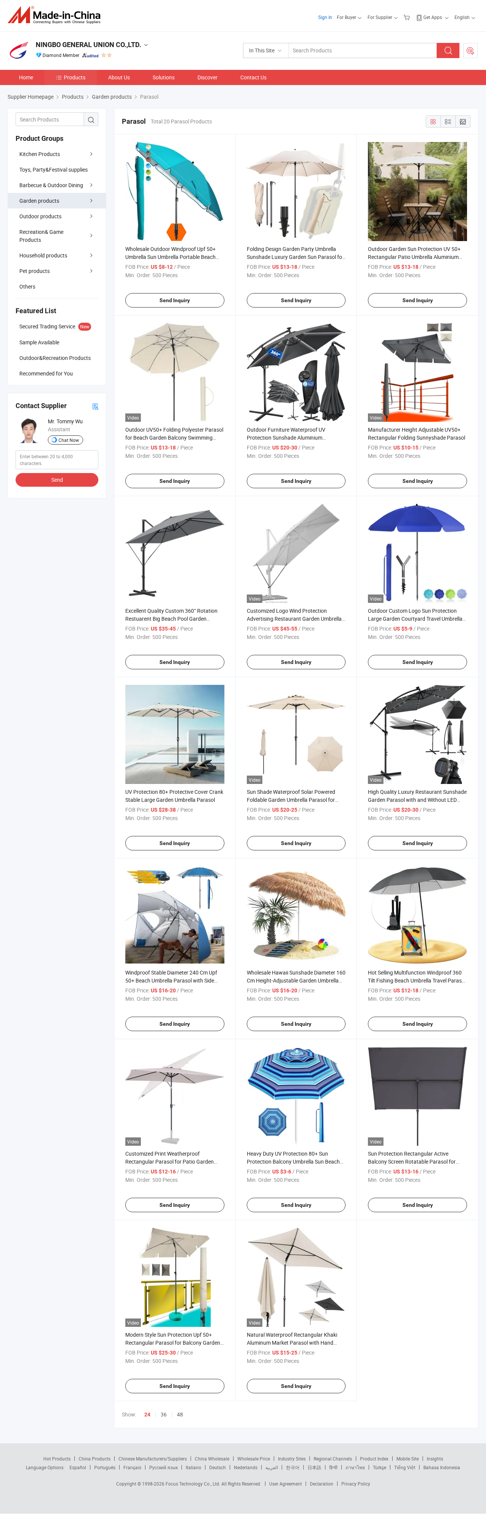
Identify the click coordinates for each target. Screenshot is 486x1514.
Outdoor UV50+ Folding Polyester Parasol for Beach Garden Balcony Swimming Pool (174, 437)
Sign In (325, 17)
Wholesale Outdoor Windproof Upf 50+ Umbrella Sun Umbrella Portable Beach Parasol (170, 256)
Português (104, 1467)
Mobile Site (407, 1459)
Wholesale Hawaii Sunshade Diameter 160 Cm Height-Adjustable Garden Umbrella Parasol (296, 980)
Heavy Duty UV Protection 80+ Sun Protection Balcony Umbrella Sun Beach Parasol (293, 1161)
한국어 (293, 1467)
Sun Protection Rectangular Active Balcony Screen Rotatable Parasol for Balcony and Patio (412, 1161)
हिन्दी (333, 1467)
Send (57, 479)
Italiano (193, 1467)
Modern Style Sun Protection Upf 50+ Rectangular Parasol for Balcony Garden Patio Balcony (172, 1342)
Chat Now (68, 440)
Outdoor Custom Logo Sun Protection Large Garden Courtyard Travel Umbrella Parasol (415, 618)
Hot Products (57, 1459)
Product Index (374, 1459)
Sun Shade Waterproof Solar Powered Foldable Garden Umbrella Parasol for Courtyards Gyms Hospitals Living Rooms (296, 799)
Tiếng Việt (404, 1467)
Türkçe (379, 1467)
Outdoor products (40, 216)
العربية (271, 1467)
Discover (207, 77)
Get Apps (432, 17)
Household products (43, 255)
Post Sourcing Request (470, 50)
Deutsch (217, 1467)
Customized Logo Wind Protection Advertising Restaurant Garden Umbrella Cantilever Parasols (294, 618)
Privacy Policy (355, 1484)
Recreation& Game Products (41, 235)
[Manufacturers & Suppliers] (56, 15)
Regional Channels (333, 1459)
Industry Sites (292, 1459)
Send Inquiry (174, 300)
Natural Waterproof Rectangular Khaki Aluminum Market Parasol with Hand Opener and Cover (292, 1342)
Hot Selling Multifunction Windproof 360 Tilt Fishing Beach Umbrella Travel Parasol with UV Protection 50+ (417, 980)
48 (180, 1414)
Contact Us (253, 77)
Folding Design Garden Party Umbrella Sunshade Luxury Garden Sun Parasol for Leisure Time (295, 256)
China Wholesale (212, 1459)
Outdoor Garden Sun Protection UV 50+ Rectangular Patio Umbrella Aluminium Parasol (414, 256)
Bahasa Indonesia (441, 1467)
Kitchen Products (39, 154)
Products (74, 77)
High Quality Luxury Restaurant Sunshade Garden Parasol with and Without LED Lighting (417, 799)
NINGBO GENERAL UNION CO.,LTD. (88, 45)
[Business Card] (95, 406)
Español (77, 1467)
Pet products (34, 270)
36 (164, 1414)
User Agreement (285, 1484)
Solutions (164, 77)
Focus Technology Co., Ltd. (193, 1484)
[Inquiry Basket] (408, 17)
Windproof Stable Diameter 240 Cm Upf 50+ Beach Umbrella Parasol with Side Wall (171, 980)
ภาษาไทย (355, 1467)
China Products (94, 1459)
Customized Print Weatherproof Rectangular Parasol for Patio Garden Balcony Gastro (169, 1161)
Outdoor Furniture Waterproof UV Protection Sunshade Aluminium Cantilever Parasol (286, 437)
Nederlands (245, 1467)
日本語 (314, 1467)
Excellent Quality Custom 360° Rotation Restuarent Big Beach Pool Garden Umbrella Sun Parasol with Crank (171, 618)
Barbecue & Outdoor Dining (51, 185)
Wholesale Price (253, 1459)
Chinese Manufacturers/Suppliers (152, 1459)
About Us (119, 77)
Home (26, 77)
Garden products (39, 200)
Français (132, 1467)
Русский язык (163, 1467)
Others (27, 286)
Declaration (321, 1484)
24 (147, 1414)
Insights (435, 1459)
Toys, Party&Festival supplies (53, 169)
